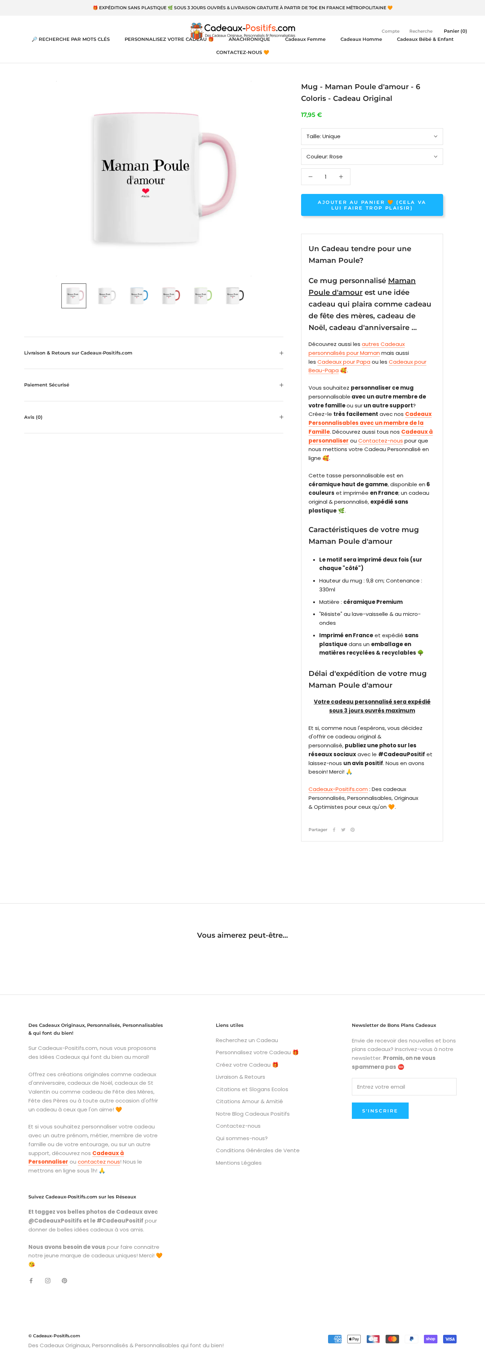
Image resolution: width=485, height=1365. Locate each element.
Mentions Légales (239, 1162)
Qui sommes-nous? (242, 1138)
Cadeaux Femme (305, 39)
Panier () (455, 31)
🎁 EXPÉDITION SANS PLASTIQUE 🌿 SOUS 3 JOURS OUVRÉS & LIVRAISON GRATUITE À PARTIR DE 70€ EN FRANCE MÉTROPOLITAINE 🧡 (243, 7)
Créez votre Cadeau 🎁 (247, 1064)
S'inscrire (380, 1111)
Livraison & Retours (240, 1076)
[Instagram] (47, 1280)
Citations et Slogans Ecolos (252, 1089)
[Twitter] (343, 830)
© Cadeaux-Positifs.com (54, 1335)
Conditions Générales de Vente (258, 1150)
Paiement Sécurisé (46, 385)
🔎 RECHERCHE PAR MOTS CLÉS (71, 39)
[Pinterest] (352, 830)
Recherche (420, 31)
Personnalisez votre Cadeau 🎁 (257, 1052)
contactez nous (99, 1161)
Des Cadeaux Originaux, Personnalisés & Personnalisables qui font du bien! (126, 1345)
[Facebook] (334, 830)
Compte (390, 31)
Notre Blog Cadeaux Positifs (253, 1113)
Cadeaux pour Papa (343, 361)
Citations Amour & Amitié (249, 1101)
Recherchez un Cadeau (247, 1040)
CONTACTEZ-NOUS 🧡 (242, 52)
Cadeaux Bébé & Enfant (425, 39)
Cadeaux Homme (361, 39)
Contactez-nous (380, 440)
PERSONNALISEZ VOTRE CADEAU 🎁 (169, 39)
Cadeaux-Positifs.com (338, 789)
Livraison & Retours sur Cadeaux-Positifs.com (78, 353)
